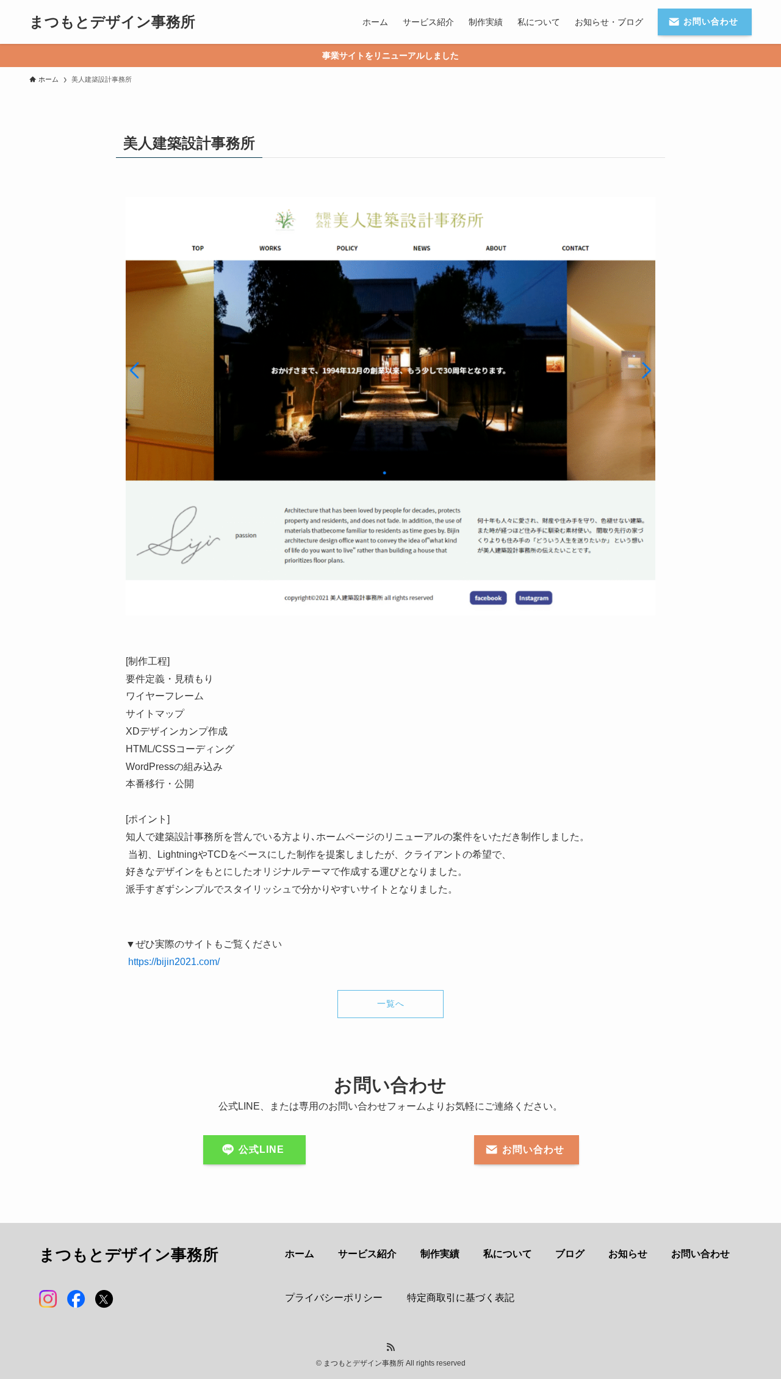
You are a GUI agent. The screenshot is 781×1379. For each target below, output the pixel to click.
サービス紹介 (367, 1254)
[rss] (390, 1347)
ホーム (299, 1254)
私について (507, 1254)
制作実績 (439, 1254)
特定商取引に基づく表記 (460, 1297)
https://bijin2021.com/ (174, 962)
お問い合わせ (700, 1254)
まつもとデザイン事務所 (112, 22)
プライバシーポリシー (334, 1297)
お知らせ (627, 1254)
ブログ (570, 1254)
